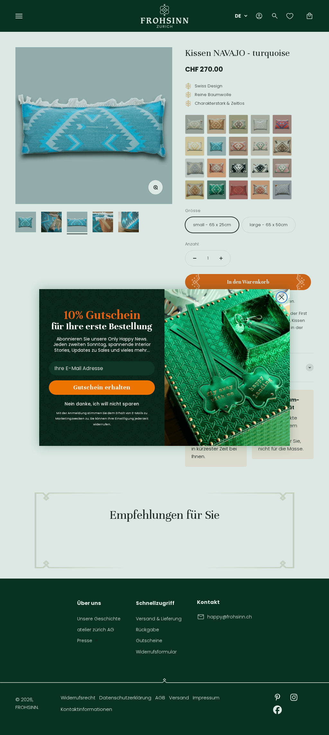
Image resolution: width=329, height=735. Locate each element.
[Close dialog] (281, 297)
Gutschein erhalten (101, 387)
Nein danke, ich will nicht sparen (102, 404)
